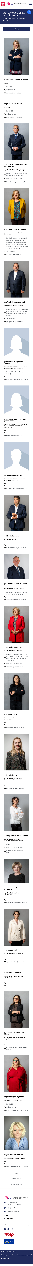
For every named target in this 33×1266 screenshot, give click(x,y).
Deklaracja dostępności (24, 1255)
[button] (30, 4)
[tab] (16, 29)
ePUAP (6, 1215)
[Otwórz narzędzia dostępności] (29, 12)
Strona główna (7, 18)
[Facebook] (5, 1229)
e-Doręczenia (8, 1218)
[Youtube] (8, 1229)
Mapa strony (5, 1258)
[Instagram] (12, 1229)
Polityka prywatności (7, 1255)
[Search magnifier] (28, 1225)
